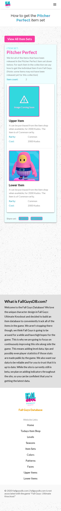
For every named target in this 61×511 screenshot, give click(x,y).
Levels (30, 436)
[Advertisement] (30, 255)
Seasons (30, 442)
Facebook (37, 218)
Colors (30, 454)
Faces (30, 466)
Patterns (31, 460)
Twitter (24, 218)
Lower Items (30, 478)
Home (30, 425)
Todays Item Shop (30, 431)
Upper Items (30, 472)
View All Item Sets (19, 39)
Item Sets (30, 448)
